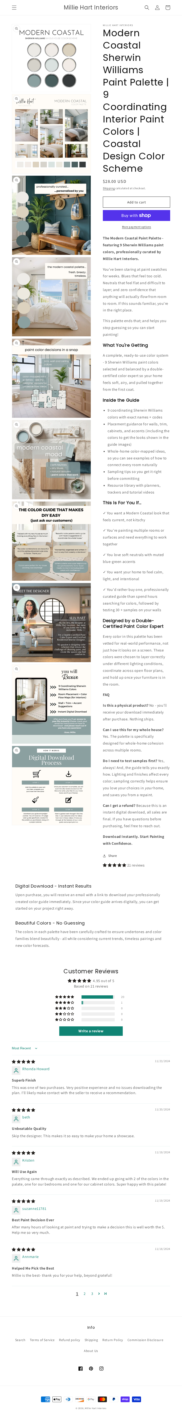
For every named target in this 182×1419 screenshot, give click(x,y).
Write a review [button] (90, 1030)
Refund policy (69, 1340)
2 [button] (85, 1293)
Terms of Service (42, 1340)
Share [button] (112, 855)
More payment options (136, 227)
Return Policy (112, 1340)
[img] (23, 1061)
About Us (91, 1351)
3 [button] (92, 1293)
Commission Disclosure (145, 1340)
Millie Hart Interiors (95, 1408)
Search (20, 1340)
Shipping (109, 188)
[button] (14, 7)
